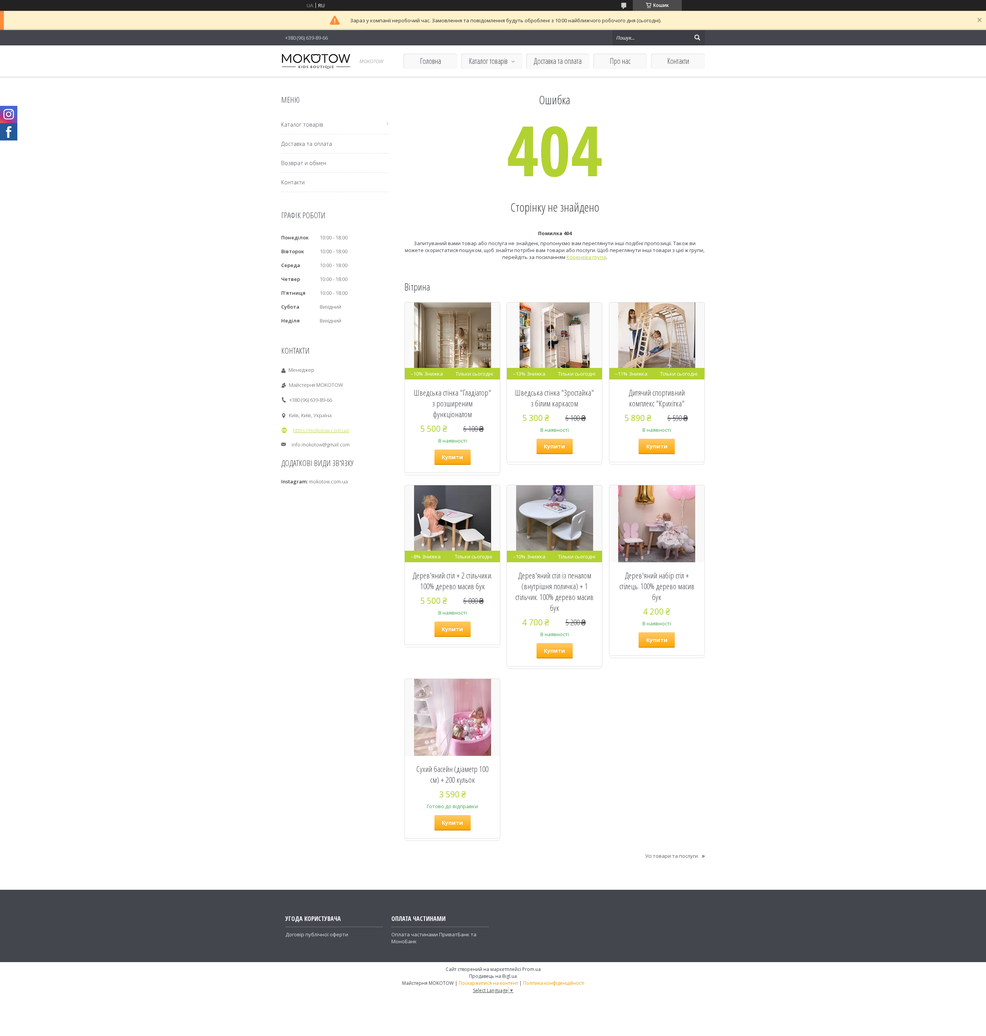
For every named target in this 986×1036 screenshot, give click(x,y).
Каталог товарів (488, 61)
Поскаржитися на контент (488, 983)
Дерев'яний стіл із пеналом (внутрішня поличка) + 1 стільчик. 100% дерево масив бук (554, 591)
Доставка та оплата (558, 61)
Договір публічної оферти (316, 934)
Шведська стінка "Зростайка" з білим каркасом (554, 398)
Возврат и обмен (303, 163)
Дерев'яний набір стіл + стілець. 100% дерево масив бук (656, 586)
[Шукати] (697, 37)
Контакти (678, 61)
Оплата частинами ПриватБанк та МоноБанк (433, 938)
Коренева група (586, 257)
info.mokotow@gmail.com (321, 444)
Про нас (620, 61)
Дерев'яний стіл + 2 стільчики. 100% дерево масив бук (452, 581)
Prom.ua (531, 969)
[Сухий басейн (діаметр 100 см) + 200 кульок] (452, 717)
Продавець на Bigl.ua (493, 976)
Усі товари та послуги (671, 855)
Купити (452, 457)
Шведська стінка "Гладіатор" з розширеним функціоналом (452, 403)
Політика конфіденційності (553, 983)
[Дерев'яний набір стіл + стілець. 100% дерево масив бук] (656, 523)
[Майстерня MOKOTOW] (315, 61)
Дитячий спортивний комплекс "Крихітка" (657, 398)
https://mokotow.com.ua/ (321, 430)
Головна (430, 61)
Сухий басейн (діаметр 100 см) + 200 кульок (452, 774)
